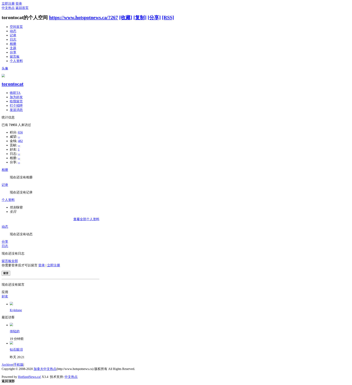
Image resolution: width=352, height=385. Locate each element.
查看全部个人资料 (86, 219)
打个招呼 (16, 105)
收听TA (15, 92)
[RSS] (168, 17)
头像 (5, 68)
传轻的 (15, 331)
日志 (13, 39)
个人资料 (16, 61)
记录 (13, 35)
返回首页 (22, 8)
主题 (13, 48)
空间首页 (16, 26)
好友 (5, 296)
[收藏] (125, 17)
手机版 (18, 364)
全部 (14, 261)
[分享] (154, 17)
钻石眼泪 (16, 349)
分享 (13, 52)
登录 (18, 3)
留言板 (15, 56)
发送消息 (16, 110)
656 (20, 132)
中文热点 (8, 8)
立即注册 (8, 3)
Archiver (7, 364)
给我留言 (16, 101)
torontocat (12, 84)
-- (19, 136)
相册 (13, 44)
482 (20, 141)
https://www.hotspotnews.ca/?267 (83, 17)
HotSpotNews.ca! (29, 376)
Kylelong (16, 310)
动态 (13, 31)
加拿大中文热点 (45, 369)
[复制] (139, 17)
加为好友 (16, 97)
